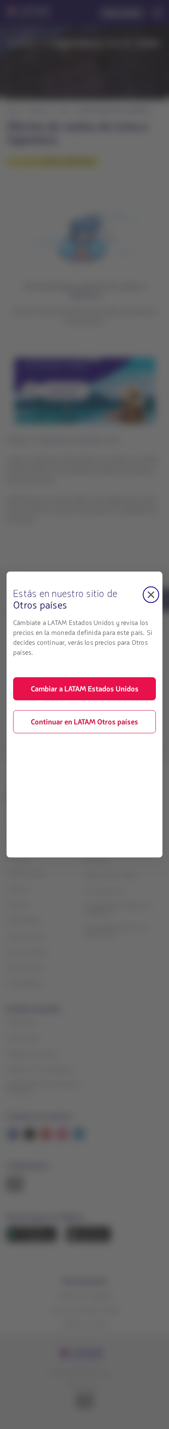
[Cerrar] (151, 594)
